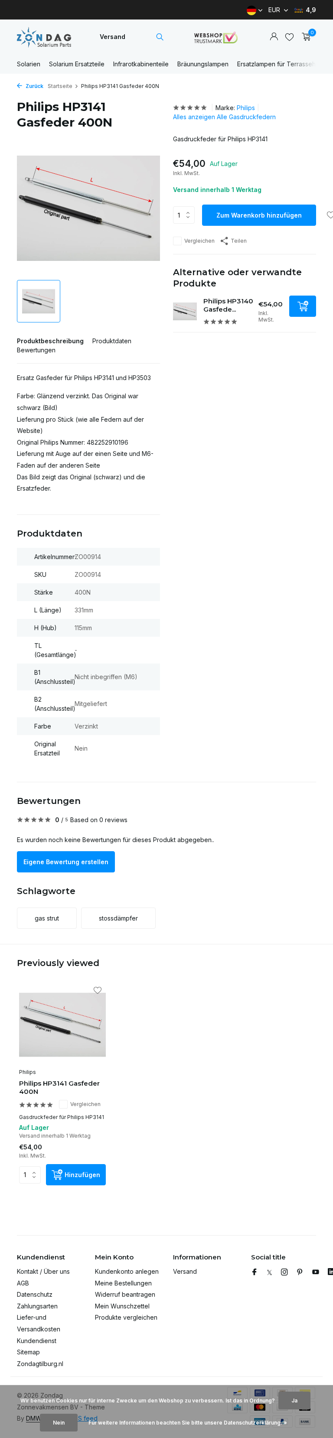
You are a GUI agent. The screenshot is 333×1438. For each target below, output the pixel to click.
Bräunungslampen (203, 64)
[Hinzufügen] (302, 306)
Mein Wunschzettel (122, 1306)
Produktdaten (111, 341)
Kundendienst (36, 1340)
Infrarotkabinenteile (141, 64)
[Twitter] (269, 1272)
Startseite (60, 86)
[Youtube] (315, 1272)
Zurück (33, 86)
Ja (294, 1400)
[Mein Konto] (274, 37)
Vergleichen (199, 240)
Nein (59, 1422)
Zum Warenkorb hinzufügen (259, 215)
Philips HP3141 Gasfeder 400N (59, 1087)
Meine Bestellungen (123, 1283)
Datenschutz (34, 1294)
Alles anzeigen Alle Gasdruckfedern (224, 116)
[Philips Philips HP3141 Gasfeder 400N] (62, 1025)
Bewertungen (36, 350)
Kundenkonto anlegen (127, 1271)
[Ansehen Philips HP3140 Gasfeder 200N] (185, 311)
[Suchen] (159, 37)
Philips (246, 107)
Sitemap (28, 1352)
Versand (112, 36)
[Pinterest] (300, 1272)
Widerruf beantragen (125, 1294)
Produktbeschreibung (50, 341)
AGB (23, 1283)
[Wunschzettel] (289, 37)
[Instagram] (284, 1272)
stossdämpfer (118, 918)
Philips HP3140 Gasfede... (228, 305)
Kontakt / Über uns (43, 1271)
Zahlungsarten (37, 1306)
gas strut (47, 918)
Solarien (28, 64)
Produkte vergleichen (126, 1317)
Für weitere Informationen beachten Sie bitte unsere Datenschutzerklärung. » (187, 1422)
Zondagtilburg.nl (40, 1363)
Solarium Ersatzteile (76, 64)
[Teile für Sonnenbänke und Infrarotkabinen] (44, 37)
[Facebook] (254, 1272)
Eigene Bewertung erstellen (65, 861)
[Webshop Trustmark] (216, 37)
